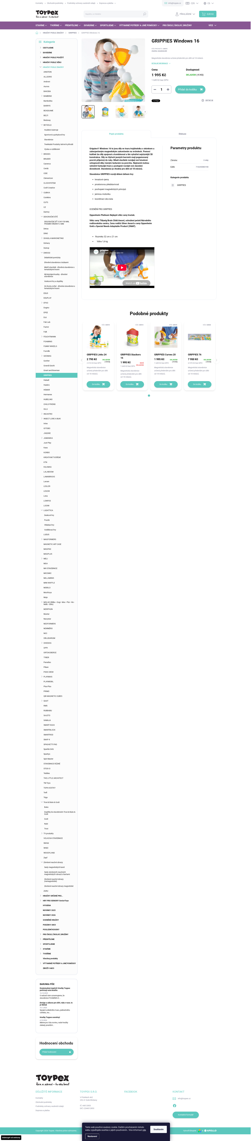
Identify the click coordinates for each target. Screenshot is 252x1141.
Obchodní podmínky (55, 3)
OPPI (46, 648)
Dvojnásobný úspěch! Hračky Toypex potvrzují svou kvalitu (55, 989)
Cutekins (47, 197)
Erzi (45, 317)
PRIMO (46, 691)
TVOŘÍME (47, 954)
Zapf (45, 858)
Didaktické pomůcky (52, 257)
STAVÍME (47, 949)
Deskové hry (49, 515)
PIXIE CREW (48, 672)
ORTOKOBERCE (50, 653)
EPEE (46, 312)
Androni (47, 82)
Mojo (46, 597)
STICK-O (47, 768)
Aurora (46, 86)
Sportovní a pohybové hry (54, 135)
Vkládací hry (49, 525)
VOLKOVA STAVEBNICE (53, 838)
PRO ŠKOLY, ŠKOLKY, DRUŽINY (55, 934)
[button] (149, 395)
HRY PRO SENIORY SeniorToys (56, 901)
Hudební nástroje (51, 130)
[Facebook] (175, 1105)
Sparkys (47, 754)
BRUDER (47, 159)
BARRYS (47, 106)
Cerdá (46, 168)
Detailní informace (160, 63)
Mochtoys (48, 592)
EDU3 (46, 293)
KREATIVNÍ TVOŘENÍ (52, 457)
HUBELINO (48, 399)
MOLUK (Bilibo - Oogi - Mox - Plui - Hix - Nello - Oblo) (59, 603)
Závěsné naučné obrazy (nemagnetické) (54, 880)
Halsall (46, 380)
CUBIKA (47, 193)
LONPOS (47, 501)
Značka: (159, 51)
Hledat (144, 14)
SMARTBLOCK (49, 730)
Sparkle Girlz (49, 749)
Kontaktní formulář (185, 1115)
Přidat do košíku (187, 89)
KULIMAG (48, 467)
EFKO (46, 303)
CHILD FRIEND (50, 404)
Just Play (47, 443)
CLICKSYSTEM (50, 183)
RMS (45, 706)
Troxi (46, 829)
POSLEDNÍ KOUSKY (51, 929)
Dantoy (46, 212)
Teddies (47, 773)
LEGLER (47, 486)
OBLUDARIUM (49, 638)
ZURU (46, 891)
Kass (46, 448)
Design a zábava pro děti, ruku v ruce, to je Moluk (56, 1004)
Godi (46, 819)
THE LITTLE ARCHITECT (53, 778)
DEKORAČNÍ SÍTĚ (51, 217)
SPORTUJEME (49, 944)
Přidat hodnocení (49, 1052)
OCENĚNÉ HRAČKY (51, 920)
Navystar (47, 619)
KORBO (47, 452)
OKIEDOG (47, 643)
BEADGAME (48, 111)
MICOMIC (47, 573)
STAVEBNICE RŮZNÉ (52, 764)
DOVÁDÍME (47, 53)
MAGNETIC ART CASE (52, 544)
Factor (46, 327)
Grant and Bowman (52, 370)
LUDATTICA (48, 510)
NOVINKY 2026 (49, 915)
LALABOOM (48, 472)
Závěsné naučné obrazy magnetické (58, 886)
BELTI (46, 115)
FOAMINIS (48, 341)
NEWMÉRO (48, 628)
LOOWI (46, 506)
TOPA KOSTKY (49, 788)
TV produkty (49, 833)
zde (144, 1130)
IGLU (46, 409)
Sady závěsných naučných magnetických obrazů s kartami (57, 873)
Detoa (46, 229)
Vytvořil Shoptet (189, 1131)
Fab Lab (47, 322)
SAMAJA (47, 720)
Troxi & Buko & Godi (51, 802)
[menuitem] (42, 25)
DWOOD (47, 253)
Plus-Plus (47, 686)
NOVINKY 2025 (49, 910)
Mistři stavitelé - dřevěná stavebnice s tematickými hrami (59, 268)
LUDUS (46, 534)
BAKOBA (47, 91)
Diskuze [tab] (182, 134)
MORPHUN (48, 609)
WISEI (46, 848)
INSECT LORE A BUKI (52, 419)
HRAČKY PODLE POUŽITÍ (53, 57)
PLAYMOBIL (49, 682)
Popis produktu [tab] (116, 134)
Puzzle (47, 520)
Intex (46, 423)
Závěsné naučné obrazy (53, 862)
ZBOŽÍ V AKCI (48, 968)
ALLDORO (48, 77)
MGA (46, 563)
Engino (46, 308)
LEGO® (47, 491)
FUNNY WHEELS (50, 346)
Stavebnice (48, 140)
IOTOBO (47, 428)
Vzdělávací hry (50, 530)
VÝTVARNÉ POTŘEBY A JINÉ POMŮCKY (59, 963)
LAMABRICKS (49, 477)
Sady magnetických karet (54, 867)
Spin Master (48, 759)
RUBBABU (48, 711)
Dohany (47, 243)
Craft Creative (49, 188)
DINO (46, 233)
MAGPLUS (48, 554)
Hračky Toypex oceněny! (50, 1017)
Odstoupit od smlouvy (11, 1138)
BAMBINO (48, 96)
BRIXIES (47, 154)
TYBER (46, 657)
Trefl (45, 792)
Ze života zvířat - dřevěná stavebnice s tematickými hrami (59, 287)
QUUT (46, 701)
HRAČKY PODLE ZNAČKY (53, 67)
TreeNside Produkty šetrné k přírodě (58, 144)
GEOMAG (47, 356)
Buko (46, 807)
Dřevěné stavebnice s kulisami (56, 262)
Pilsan (46, 667)
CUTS (46, 202)
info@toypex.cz (184, 1098)
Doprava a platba (106, 3)
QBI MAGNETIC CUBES (53, 696)
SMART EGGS (49, 725)
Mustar (46, 614)
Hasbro (47, 385)
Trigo (46, 797)
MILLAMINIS (49, 578)
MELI (46, 559)
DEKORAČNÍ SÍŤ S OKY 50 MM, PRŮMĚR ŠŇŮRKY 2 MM (56, 223)
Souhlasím (159, 1129)
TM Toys (47, 783)
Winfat (46, 843)
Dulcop (46, 248)
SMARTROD (48, 735)
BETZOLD (47, 125)
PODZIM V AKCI (49, 925)
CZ (45, 207)
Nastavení (92, 1136)
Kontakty (39, 3)
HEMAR (47, 390)
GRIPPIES (48, 375)
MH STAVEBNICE (50, 568)
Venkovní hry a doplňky (53, 281)
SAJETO (47, 715)
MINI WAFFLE (49, 583)
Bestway (47, 120)
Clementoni (48, 178)
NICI (45, 633)
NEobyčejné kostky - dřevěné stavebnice (55, 275)
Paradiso (47, 662)
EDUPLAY (47, 298)
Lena (46, 496)
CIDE (46, 173)
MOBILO (47, 588)
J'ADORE (47, 433)
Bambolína (48, 101)
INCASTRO (48, 414)
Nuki (46, 824)
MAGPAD (47, 549)
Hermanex (48, 394)
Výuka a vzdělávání (52, 149)
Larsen (46, 481)
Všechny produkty (50, 958)
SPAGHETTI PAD (50, 744)
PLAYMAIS (48, 677)
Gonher (47, 361)
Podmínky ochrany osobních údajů (81, 3)
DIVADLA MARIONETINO (54, 238)
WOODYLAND (49, 853)
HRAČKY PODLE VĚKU (52, 62)
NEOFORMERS (50, 624)
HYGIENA (47, 905)
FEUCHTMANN (50, 337)
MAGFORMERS (50, 539)
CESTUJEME (48, 48)
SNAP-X (47, 739)
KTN (45, 462)
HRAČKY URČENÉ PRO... (53, 896)
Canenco (47, 164)
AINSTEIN (48, 72)
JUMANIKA (48, 438)
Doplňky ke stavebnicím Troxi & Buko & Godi (59, 813)
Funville (47, 351)
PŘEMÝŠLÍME (48, 939)
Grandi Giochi (49, 366)
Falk (45, 332)
